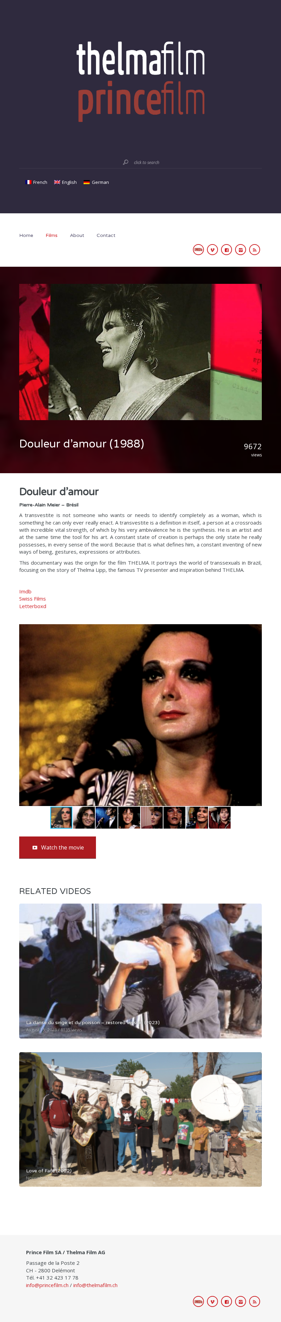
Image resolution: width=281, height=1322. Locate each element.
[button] (255, 714)
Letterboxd (32, 606)
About (77, 235)
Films (52, 235)
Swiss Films (32, 598)
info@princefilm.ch (47, 1285)
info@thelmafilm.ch (95, 1285)
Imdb (25, 591)
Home (26, 235)
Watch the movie (62, 847)
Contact (106, 235)
